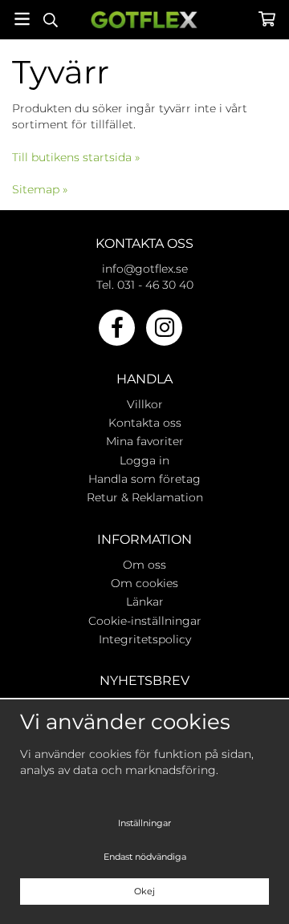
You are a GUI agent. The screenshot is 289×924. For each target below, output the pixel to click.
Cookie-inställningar (144, 621)
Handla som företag (144, 479)
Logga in (144, 460)
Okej (144, 891)
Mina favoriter (145, 441)
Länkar (145, 601)
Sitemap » (39, 189)
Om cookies (144, 583)
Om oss (144, 564)
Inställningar (144, 823)
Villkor (145, 404)
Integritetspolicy (145, 639)
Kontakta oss (144, 422)
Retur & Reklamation (145, 497)
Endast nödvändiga (145, 856)
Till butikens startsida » (76, 157)
